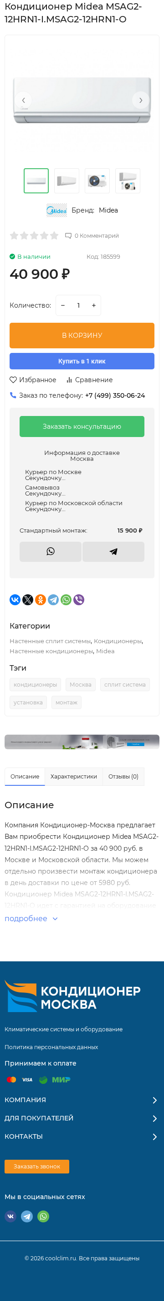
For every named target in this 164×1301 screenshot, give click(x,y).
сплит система (125, 684)
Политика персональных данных (51, 1047)
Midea (108, 210)
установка (28, 702)
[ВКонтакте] (15, 599)
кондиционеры (35, 684)
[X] (27, 599)
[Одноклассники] (40, 599)
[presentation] (23, 100)
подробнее (27, 918)
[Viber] (78, 599)
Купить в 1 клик (82, 361)
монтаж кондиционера (118, 871)
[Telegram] (53, 599)
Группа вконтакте (10, 1216)
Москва (81, 684)
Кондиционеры (118, 641)
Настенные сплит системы (50, 641)
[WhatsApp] (66, 599)
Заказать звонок (37, 1166)
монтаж (66, 702)
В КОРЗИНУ (82, 335)
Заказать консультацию (82, 426)
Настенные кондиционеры (51, 651)
